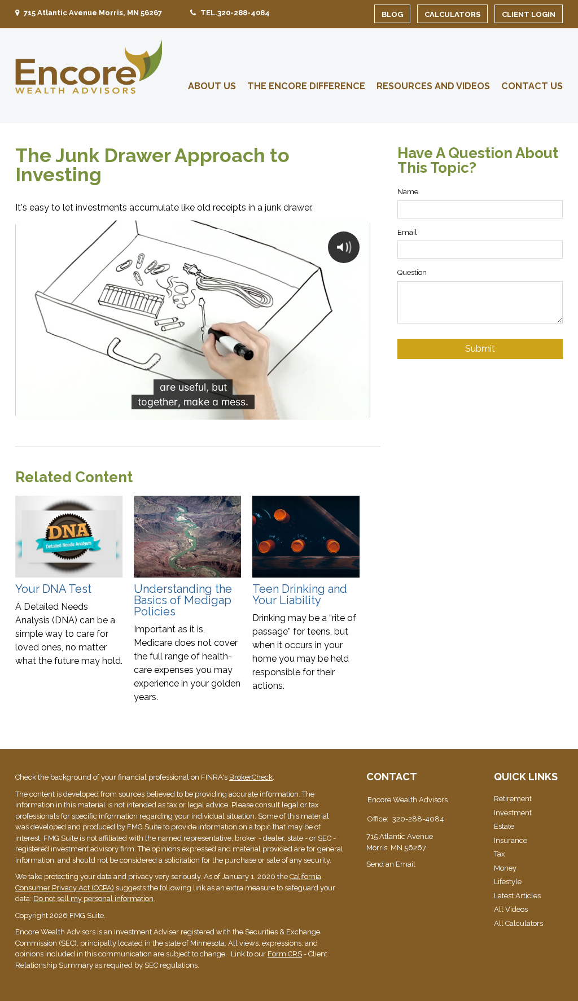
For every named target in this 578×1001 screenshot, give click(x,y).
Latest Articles (517, 895)
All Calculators (518, 923)
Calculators (452, 14)
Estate (504, 826)
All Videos (511, 909)
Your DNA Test (53, 589)
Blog (392, 14)
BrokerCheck (251, 777)
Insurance (510, 840)
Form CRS (285, 954)
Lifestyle (508, 881)
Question (412, 272)
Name (407, 191)
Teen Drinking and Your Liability (299, 594)
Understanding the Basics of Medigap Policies (183, 600)
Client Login (528, 14)
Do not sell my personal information (93, 898)
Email (407, 232)
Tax (499, 854)
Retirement (513, 798)
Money (505, 868)
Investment (513, 812)
